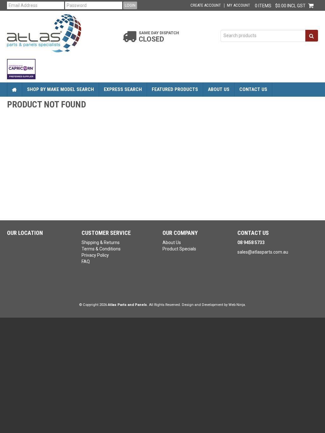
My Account (238, 5)
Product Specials (179, 248)
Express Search (123, 89)
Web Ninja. (237, 305)
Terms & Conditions (101, 248)
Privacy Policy (95, 255)
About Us (218, 89)
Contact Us (253, 89)
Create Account (205, 5)
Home (14, 89)
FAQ (86, 261)
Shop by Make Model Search (60, 89)
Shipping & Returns (101, 242)
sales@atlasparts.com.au (262, 252)
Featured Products (175, 89)
